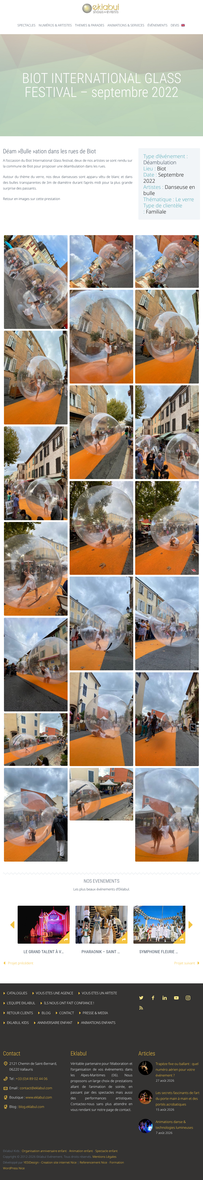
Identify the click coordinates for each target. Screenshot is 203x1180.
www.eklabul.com (39, 1097)
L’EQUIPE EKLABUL (21, 1003)
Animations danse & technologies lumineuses (174, 1124)
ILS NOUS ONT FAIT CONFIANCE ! (69, 1003)
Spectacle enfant (106, 1151)
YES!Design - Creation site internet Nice (50, 1162)
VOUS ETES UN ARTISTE (99, 993)
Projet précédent (20, 963)
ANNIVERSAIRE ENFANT (54, 1022)
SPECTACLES (26, 25)
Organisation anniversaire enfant (44, 1151)
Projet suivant (184, 963)
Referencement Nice (93, 1162)
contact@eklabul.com (36, 1088)
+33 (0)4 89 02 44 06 (32, 1078)
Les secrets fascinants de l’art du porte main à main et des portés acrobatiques (177, 1098)
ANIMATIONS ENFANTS (98, 1022)
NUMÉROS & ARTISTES (55, 25)
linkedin (165, 998)
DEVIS (175, 25)
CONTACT (66, 1013)
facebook (153, 998)
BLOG (46, 1013)
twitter (141, 998)
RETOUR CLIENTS (20, 1013)
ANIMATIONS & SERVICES (125, 25)
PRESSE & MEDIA (95, 1013)
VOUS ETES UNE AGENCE (54, 993)
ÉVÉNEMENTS (157, 25)
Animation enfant (81, 1151)
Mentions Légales (104, 1157)
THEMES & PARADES (89, 25)
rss (141, 1008)
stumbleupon (188, 998)
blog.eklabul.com (31, 1106)
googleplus (176, 998)
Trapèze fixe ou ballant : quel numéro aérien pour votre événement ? (177, 1069)
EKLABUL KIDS (18, 1022)
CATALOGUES (17, 993)
